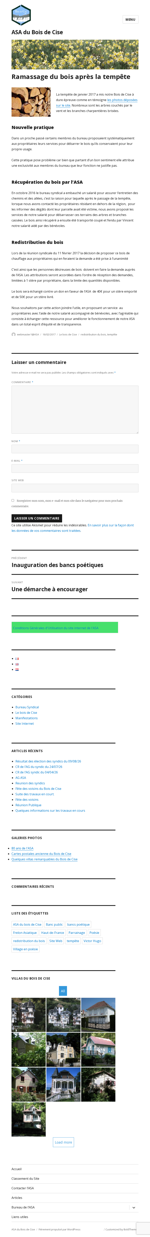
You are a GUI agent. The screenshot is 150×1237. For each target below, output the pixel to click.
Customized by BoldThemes (121, 1229)
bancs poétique (78, 924)
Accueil (16, 1169)
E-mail (17, 460)
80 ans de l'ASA (22, 848)
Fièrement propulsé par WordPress (59, 1229)
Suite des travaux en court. (34, 794)
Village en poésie (25, 949)
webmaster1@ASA (28, 334)
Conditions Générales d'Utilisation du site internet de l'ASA (55, 628)
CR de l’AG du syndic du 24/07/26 (38, 767)
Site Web (55, 941)
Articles (17, 1198)
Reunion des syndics (30, 783)
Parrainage (77, 933)
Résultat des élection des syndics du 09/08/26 (48, 761)
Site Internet (24, 723)
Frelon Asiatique (25, 933)
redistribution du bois (93, 334)
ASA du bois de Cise (27, 924)
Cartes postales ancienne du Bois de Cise (41, 854)
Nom (16, 441)
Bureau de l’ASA (23, 1207)
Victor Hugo (92, 941)
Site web (18, 480)
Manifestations (26, 718)
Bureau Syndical (27, 707)
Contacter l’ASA (23, 1188)
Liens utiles (20, 1217)
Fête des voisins (26, 799)
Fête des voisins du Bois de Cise (38, 788)
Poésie (94, 933)
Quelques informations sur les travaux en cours (50, 810)
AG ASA (20, 778)
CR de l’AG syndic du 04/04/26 (36, 772)
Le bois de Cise (68, 334)
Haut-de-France (52, 933)
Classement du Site (25, 1178)
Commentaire (22, 382)
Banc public (54, 924)
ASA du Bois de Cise (37, 32)
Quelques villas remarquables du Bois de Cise (45, 859)
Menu (131, 19)
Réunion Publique (28, 805)
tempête (112, 334)
